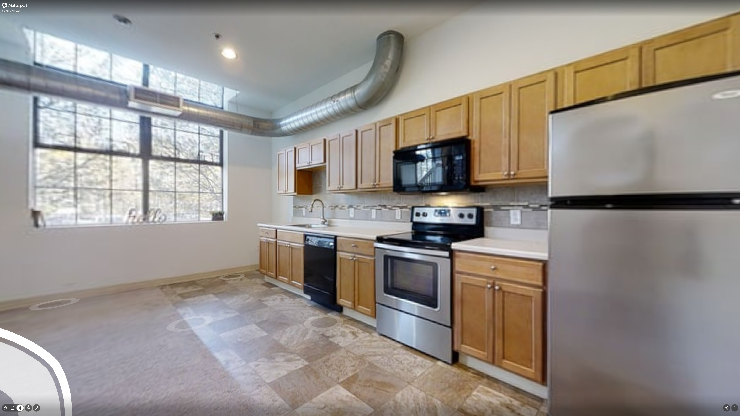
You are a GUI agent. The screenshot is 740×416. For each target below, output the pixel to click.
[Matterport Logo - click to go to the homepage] (14, 5)
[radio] (5, 407)
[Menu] (734, 408)
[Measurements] (36, 408)
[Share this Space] (726, 408)
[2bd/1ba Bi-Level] (370, 208)
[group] (13, 408)
